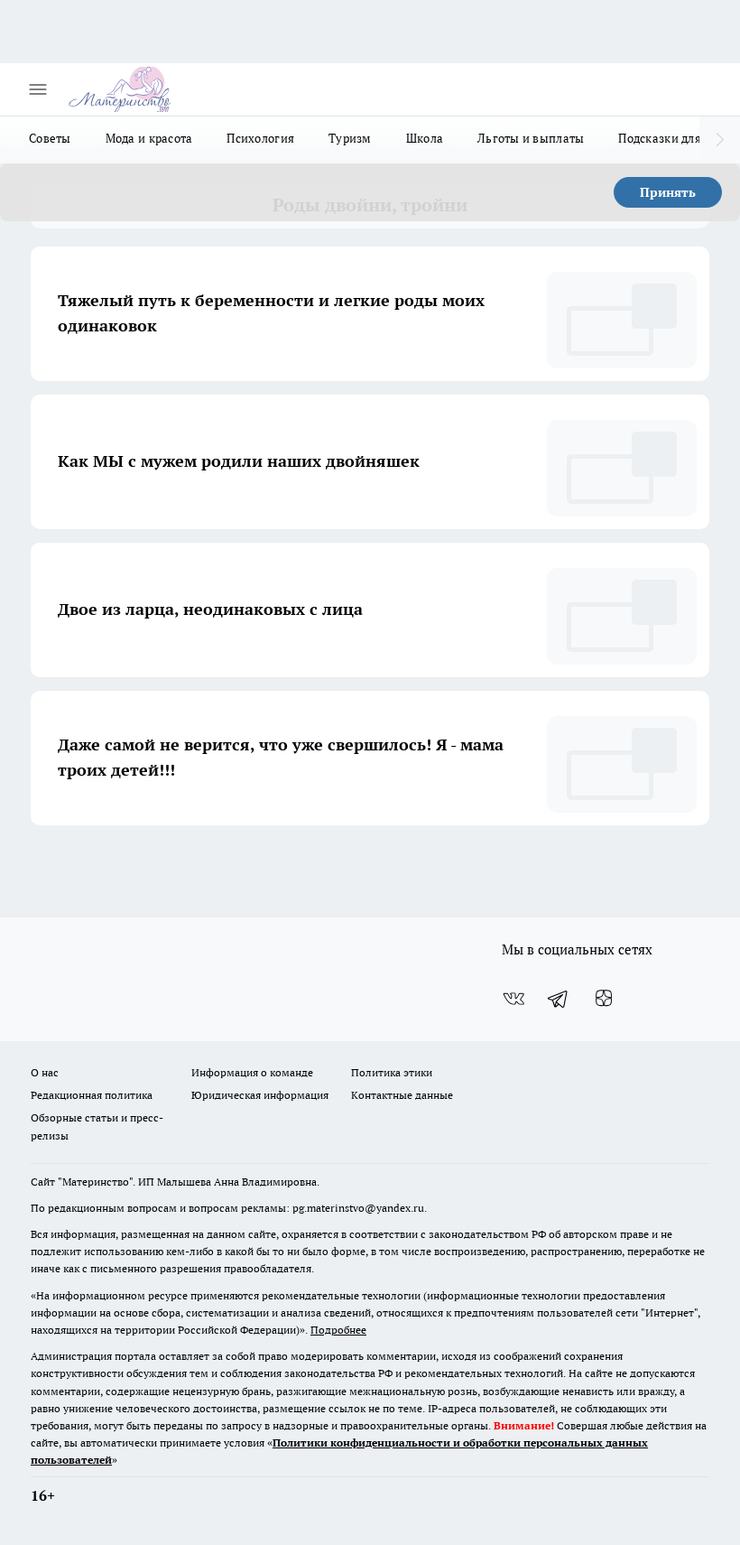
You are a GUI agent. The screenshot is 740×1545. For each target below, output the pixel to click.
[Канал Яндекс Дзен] (603, 999)
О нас (45, 1072)
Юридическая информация (259, 1095)
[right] (719, 139)
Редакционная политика (92, 1095)
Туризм (350, 138)
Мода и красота (149, 138)
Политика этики (391, 1072)
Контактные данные (402, 1095)
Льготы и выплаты (530, 138)
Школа (424, 138)
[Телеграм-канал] (558, 999)
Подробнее (338, 1329)
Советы (50, 138)
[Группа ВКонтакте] (513, 999)
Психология (260, 138)
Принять (668, 192)
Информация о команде (252, 1072)
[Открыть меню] (38, 89)
